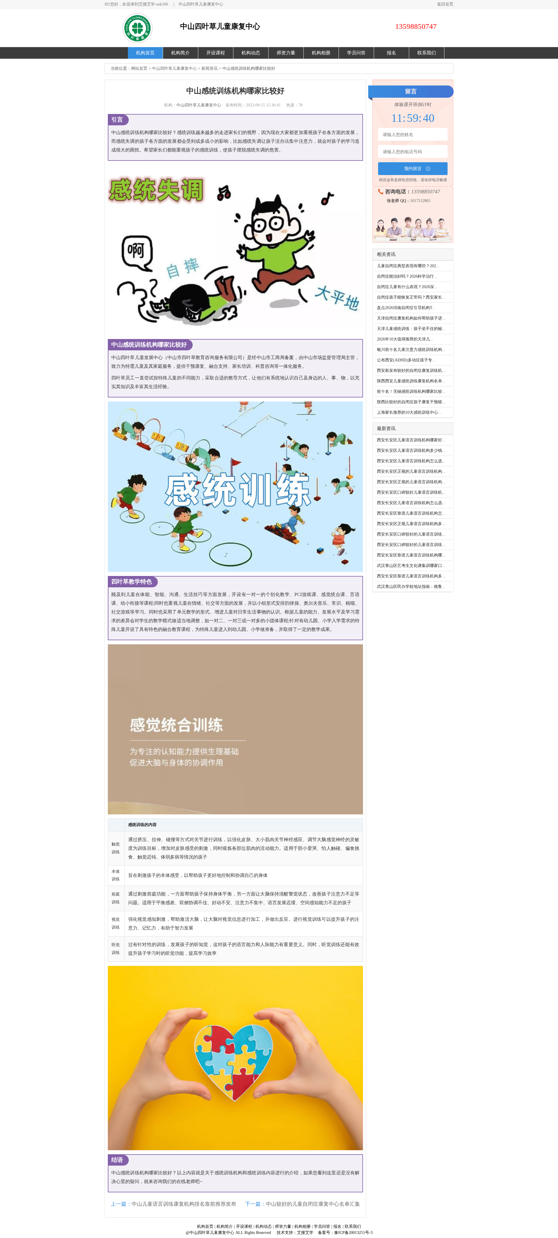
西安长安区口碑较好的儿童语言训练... (411, 534)
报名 (391, 52)
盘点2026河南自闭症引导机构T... (406, 308)
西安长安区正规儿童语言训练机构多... (411, 524)
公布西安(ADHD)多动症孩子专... (406, 360)
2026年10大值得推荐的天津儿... (405, 339)
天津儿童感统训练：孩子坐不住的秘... (411, 329)
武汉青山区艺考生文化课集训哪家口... (411, 565)
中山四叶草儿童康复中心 (200, 4)
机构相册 (321, 52)
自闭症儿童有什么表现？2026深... (407, 287)
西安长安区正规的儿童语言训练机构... (411, 471)
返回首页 (445, 4)
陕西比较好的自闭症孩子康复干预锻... (411, 402)
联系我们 (426, 52)
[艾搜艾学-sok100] (141, 28)
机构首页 (145, 52)
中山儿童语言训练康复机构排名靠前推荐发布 (184, 1204)
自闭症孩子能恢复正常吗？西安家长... (411, 297)
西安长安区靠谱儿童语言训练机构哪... (411, 555)
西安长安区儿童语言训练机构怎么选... (411, 461)
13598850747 (425, 192)
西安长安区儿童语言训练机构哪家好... (411, 440)
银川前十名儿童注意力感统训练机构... (411, 349)
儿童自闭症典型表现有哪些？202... (408, 266)
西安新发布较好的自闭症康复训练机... (411, 370)
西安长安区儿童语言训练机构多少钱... (411, 450)
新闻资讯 (209, 68)
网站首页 (139, 68)
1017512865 (420, 201)
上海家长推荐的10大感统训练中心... (409, 412)
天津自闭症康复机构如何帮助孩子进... (411, 318)
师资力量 (286, 52)
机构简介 (180, 52)
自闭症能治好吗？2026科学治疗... (407, 276)
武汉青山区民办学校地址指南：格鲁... (411, 586)
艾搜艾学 (305, 1232)
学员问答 (356, 52)
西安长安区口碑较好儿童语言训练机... (411, 492)
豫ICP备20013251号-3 (353, 1232)
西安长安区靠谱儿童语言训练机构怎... (411, 513)
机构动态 (251, 52)
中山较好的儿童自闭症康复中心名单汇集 (313, 1204)
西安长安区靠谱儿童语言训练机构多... (411, 576)
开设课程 (215, 52)
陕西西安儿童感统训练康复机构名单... (411, 381)
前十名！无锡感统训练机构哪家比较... (411, 391)
